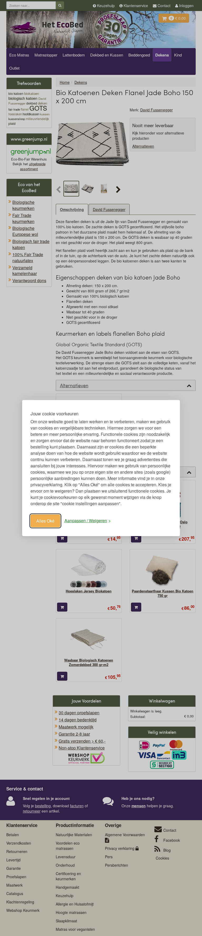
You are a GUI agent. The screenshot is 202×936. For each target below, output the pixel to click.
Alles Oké (45, 521)
